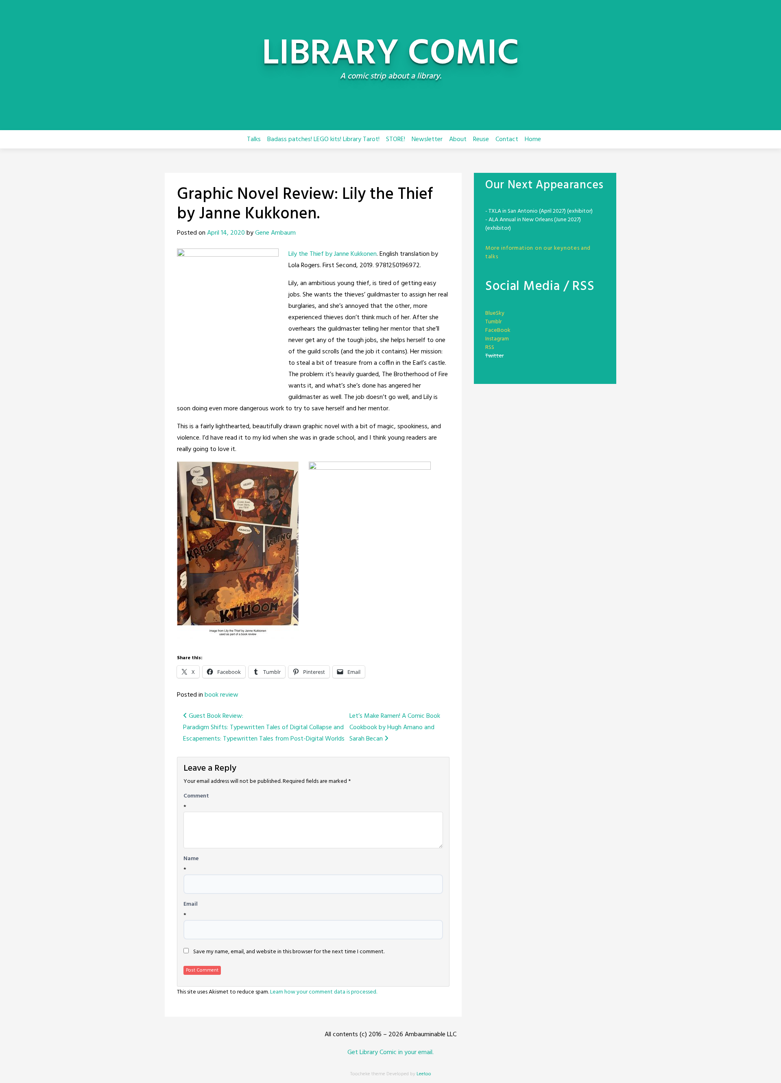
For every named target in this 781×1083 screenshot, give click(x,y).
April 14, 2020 (226, 233)
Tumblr (493, 322)
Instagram (497, 339)
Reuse (481, 139)
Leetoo (424, 1074)
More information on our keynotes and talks (538, 252)
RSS (489, 347)
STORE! (395, 139)
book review (221, 695)
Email (190, 904)
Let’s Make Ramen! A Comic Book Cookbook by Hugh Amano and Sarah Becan (394, 727)
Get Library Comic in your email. (390, 1052)
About (458, 139)
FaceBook (497, 330)
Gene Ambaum (275, 233)
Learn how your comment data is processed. (323, 992)
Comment (196, 796)
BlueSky (494, 313)
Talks (254, 139)
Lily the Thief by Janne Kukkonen (332, 254)
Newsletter (427, 139)
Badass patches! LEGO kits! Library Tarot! (323, 139)
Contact (506, 139)
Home (533, 139)
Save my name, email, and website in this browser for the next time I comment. (288, 952)
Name (191, 859)
